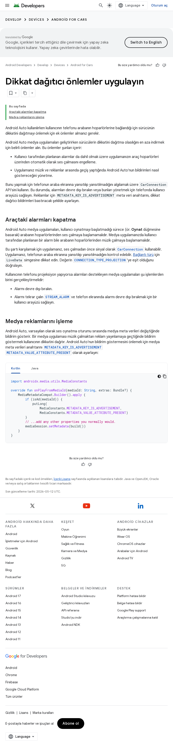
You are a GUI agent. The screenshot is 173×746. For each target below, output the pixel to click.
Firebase (11, 682)
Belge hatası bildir (129, 603)
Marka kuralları (43, 713)
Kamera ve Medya (74, 551)
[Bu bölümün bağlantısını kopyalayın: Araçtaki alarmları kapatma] (80, 220)
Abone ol (71, 723)
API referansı (70, 610)
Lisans (23, 713)
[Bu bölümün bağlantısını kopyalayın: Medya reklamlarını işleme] (77, 321)
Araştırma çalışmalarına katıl (137, 617)
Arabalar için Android (132, 551)
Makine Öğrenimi (73, 537)
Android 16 (13, 603)
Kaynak (10, 555)
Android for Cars (69, 20)
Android (11, 534)
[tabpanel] (86, 408)
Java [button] (35, 368)
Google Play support (131, 610)
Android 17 (13, 596)
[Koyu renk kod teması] (159, 376)
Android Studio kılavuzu (78, 596)
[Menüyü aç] (7, 5)
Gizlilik (66, 558)
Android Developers (18, 65)
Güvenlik (11, 548)
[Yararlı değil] (164, 65)
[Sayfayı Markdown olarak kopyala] (25, 93)
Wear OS (123, 537)
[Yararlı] (157, 65)
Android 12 (13, 632)
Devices (36, 20)
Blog (8, 570)
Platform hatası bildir (131, 596)
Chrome (11, 675)
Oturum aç (159, 5)
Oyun (65, 529)
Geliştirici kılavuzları (75, 603)
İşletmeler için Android (21, 541)
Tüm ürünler (14, 697)
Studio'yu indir (71, 617)
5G (63, 565)
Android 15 (13, 610)
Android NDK (70, 625)
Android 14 (13, 617)
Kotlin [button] (15, 368)
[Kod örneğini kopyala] (164, 376)
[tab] (16, 368)
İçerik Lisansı (62, 479)
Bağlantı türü (143, 255)
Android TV (125, 558)
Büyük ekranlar (127, 529)
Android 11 (12, 639)
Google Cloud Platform (22, 689)
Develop (13, 20)
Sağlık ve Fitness (72, 544)
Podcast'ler (13, 577)
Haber (9, 563)
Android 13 (13, 625)
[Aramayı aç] (101, 5)
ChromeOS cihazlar (131, 544)
